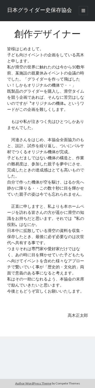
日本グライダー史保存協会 (39, 11)
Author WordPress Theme (33, 383)
